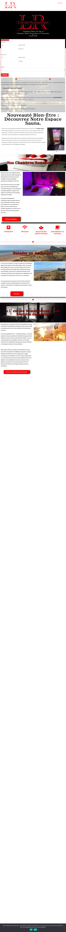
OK (31, 929)
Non (35, 929)
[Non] (64, 928)
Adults (2, 67)
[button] (49, 139)
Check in (3, 42)
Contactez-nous (29, 99)
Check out (3, 54)
